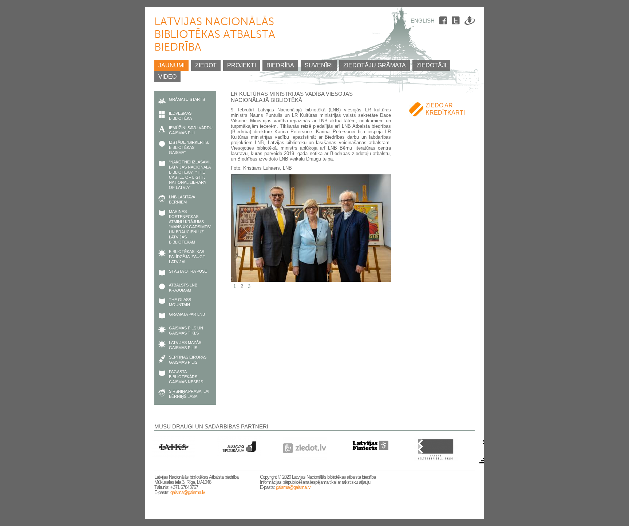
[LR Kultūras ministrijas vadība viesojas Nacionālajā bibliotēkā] (311, 279)
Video (167, 77)
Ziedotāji (431, 65)
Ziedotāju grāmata (374, 65)
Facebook (444, 21)
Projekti (241, 65)
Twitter (457, 21)
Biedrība (280, 65)
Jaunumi (171, 65)
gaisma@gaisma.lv (187, 492)
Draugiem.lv (469, 21)
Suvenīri (319, 65)
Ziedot (206, 65)
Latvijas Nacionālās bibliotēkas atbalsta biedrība (214, 35)
